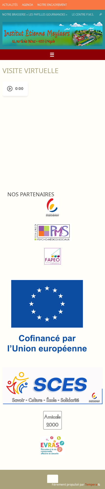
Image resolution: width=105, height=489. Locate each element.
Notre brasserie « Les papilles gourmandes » (34, 14)
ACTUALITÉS (10, 5)
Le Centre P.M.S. (83, 14)
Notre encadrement (52, 5)
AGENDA (27, 5)
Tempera (91, 484)
